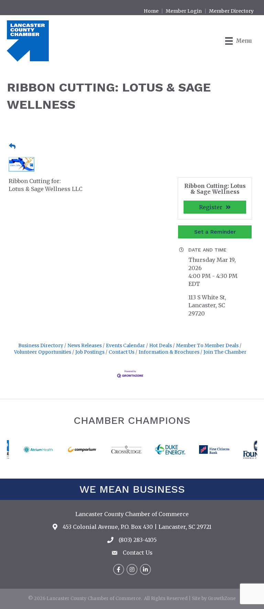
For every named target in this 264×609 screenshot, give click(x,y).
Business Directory (40, 346)
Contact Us (121, 352)
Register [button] (210, 207)
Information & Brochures (169, 352)
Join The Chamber (225, 352)
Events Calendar (125, 346)
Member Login (184, 11)
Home (151, 11)
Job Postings (89, 352)
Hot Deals (160, 346)
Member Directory (231, 11)
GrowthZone (222, 598)
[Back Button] (12, 146)
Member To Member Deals (207, 346)
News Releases (84, 346)
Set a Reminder (215, 231)
